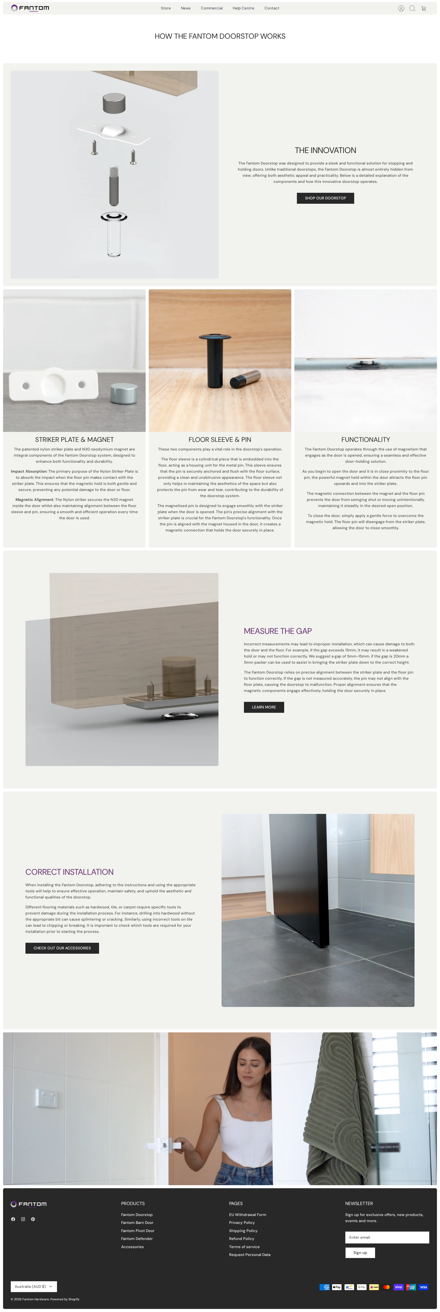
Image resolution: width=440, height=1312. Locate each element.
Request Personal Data (249, 1254)
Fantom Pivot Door (138, 1230)
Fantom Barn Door (137, 1222)
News (186, 8)
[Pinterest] (33, 1219)
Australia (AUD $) (30, 1286)
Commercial (212, 8)
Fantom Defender (137, 1238)
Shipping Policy (243, 1230)
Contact (272, 8)
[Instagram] (23, 1219)
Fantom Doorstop (137, 1214)
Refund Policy (241, 1238)
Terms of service (244, 1246)
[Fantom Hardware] (30, 8)
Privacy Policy (242, 1222)
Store (166, 8)
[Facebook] (13, 1219)
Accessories (132, 1246)
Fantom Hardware (35, 1299)
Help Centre (243, 8)
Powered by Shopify (64, 1299)
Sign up (360, 1252)
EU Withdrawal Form (247, 1214)
